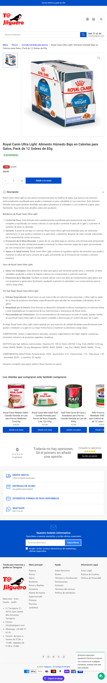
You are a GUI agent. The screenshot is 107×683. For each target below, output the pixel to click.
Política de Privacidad (91, 578)
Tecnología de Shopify (61, 667)
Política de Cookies (90, 574)
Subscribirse (73, 542)
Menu (5, 45)
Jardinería (33, 607)
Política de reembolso (65, 593)
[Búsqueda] (83, 34)
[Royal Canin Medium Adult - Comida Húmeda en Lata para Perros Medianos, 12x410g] (16, 396)
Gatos (31, 578)
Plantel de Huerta (37, 593)
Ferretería (33, 589)
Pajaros (32, 570)
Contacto (59, 585)
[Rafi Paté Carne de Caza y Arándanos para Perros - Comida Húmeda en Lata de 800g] (73, 396)
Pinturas (33, 600)
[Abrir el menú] (101, 19)
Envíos (58, 574)
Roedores (33, 582)
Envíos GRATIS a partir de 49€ (53, 3)
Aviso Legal (86, 570)
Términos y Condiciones (66, 578)
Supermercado (35, 596)
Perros (15, 45)
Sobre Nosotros (62, 570)
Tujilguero (47, 667)
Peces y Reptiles (36, 585)
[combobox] (45, 35)
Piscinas (33, 604)
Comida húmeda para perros (35, 45)
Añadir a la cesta (16, 430)
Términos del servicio (65, 589)
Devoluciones (61, 582)
